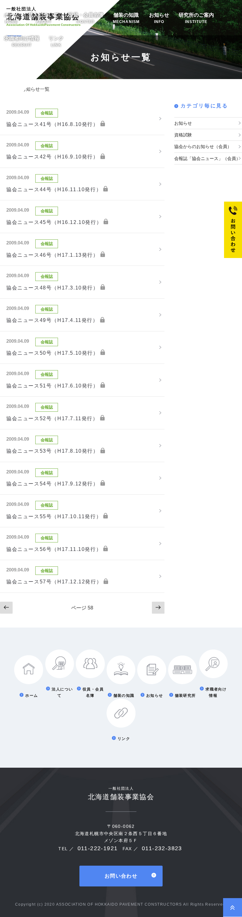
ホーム (11, 18)
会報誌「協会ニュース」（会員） (207, 158)
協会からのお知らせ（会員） (203, 146)
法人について (43, 18)
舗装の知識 (126, 18)
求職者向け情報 (21, 41)
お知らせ (159, 18)
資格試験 (183, 134)
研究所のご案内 (196, 18)
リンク (56, 41)
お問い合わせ (121, 876)
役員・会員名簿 (85, 18)
